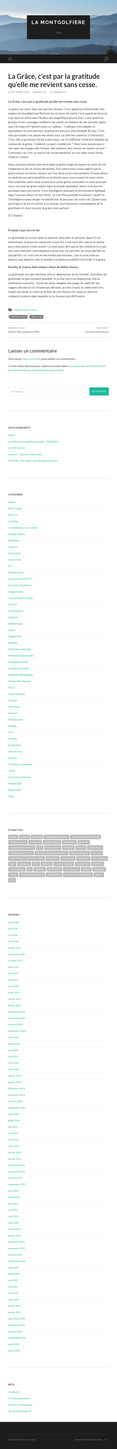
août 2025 (13, 966)
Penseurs (13, 713)
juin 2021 (13, 1280)
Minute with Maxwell (19, 681)
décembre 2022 (16, 1165)
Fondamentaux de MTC (20, 578)
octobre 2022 (15, 1177)
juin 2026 (13, 928)
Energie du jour (16, 572)
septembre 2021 (17, 1261)
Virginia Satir (15, 783)
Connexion (13, 1391)
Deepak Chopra (22, 309)
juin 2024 (13, 1050)
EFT (10, 566)
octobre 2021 (15, 1254)
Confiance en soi (18, 842)
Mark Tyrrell (68, 858)
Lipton (11, 629)
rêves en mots (15, 751)
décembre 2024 (16, 1011)
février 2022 (14, 1229)
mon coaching (99, 858)
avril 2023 (13, 1139)
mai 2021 (13, 1286)
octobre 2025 (15, 960)
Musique (12, 700)
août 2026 (13, 922)
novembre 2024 (16, 1018)
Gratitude (36, 317)
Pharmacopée (15, 719)
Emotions (68, 847)
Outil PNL (97, 864)
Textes (33, 309)
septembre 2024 (17, 1030)
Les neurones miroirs (97, 330)
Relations (39, 869)
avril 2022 (13, 1216)
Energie (81, 847)
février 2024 (14, 1075)
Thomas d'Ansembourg (32, 874)
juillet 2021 (14, 1273)
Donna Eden (14, 553)
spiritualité (99, 869)
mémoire (46, 864)
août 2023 (13, 1114)
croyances (35, 842)
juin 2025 (13, 973)
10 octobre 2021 (18, 92)
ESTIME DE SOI (16, 447)
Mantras (12, 642)
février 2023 (14, 1152)
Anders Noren (93, 1439)
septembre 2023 (17, 1107)
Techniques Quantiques (20, 764)
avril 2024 (13, 1062)
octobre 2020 (15, 1331)
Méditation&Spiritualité (20, 655)
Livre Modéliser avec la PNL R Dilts (26, 858)
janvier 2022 (14, 1235)
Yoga (11, 796)
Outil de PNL (82, 864)
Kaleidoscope (15, 623)
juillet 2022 (14, 1197)
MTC (36, 864)
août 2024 (13, 1037)
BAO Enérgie (15, 508)
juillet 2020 (14, 1350)
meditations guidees (18, 668)
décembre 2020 (16, 1318)
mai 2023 (13, 1133)
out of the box (17, 869)
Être (12, 880)
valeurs (98, 874)
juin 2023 (13, 1126)
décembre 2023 (16, 1088)
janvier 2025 (14, 1005)
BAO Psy (13, 514)
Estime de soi (95, 847)
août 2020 (13, 1344)
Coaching (13, 521)
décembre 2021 (16, 1241)
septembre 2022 (17, 1184)
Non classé (14, 706)
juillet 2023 (14, 1120)
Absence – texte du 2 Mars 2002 (25, 454)
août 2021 (13, 1267)
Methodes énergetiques (20, 674)
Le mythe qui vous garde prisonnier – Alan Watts (33, 441)
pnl (29, 869)
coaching (36, 836)
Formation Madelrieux (20, 585)
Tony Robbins (54, 874)
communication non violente (22, 527)
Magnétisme (14, 636)
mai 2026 (13, 934)
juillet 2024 (14, 1043)
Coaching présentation (56, 836)
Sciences (12, 757)
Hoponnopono (15, 610)
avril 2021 (13, 1293)
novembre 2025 (16, 954)
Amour (11, 435)
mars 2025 (13, 992)
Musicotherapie (16, 693)
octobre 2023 (15, 1101)
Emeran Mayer (53, 847)
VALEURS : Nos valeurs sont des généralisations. (33, 460)
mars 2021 (13, 1299)
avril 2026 (13, 941)
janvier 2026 (14, 947)
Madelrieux (52, 858)
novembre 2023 (16, 1094)
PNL (10, 732)
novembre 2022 (16, 1171)
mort (12, 864)
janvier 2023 (14, 1158)
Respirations (14, 745)
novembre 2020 (16, 1325)
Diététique (13, 540)
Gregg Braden (15, 591)
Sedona (86, 869)
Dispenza (13, 546)
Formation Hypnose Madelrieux (51, 853)
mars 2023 (13, 1146)
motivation (24, 864)
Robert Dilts (54, 869)
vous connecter (31, 358)
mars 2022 (13, 1222)
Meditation (83, 858)
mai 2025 (13, 979)
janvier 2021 (14, 1312)
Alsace (11, 502)
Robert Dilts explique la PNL (24, 330)
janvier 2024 (14, 1082)
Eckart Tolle (14, 559)
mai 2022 (13, 1209)
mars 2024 (13, 1069)
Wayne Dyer (14, 789)
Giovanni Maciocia (79, 853)
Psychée (12, 738)
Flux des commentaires (20, 1404)
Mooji (11, 687)
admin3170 (39, 92)
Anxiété (24, 836)
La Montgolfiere (58, 22)
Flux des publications (19, 1398)
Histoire (12, 604)
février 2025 (14, 998)
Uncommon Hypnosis (19, 777)
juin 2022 (13, 1203)
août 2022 (13, 1190)
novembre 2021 (16, 1248)
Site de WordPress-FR (19, 1411)
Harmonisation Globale (20, 598)
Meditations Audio (18, 661)
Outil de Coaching (63, 864)
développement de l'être (22, 847)
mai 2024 (13, 1056)
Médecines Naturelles (19, 649)
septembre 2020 (17, 1337)
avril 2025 (13, 986)
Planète (12, 725)
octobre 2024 (15, 1024)
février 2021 (14, 1305)
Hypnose (13, 617)
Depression (69, 842)
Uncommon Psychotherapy (78, 874)
